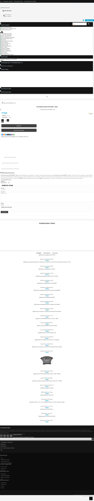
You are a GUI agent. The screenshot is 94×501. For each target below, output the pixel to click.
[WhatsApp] (14, 134)
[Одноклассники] (4, 134)
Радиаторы (8, 49)
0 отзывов (91, 113)
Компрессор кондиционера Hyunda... (47, 308)
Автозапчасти (9, 27)
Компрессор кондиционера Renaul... (47, 280)
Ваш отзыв (3, 191)
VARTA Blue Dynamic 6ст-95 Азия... (47, 392)
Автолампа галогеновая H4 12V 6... (47, 351)
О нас (1, 1)
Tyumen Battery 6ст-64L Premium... (47, 399)
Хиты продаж (55, 253)
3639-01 (24, 136)
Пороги (5, 52)
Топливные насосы (12, 28)
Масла (5, 39)
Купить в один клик (19, 130)
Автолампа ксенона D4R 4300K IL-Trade (11, 136)
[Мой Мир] (6, 134)
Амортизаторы (9, 38)
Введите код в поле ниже (6, 207)
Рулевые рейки (10, 41)
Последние (38, 253)
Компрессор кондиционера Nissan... (47, 294)
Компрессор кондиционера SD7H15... (47, 259)
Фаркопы (6, 53)
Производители (3, 473)
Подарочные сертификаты (5, 475)
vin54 (1, 449)
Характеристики (7, 172)
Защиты (5, 47)
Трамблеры (8, 48)
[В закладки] (2, 122)
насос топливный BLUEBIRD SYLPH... (47, 329)
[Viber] (12, 134)
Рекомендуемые (46, 253)
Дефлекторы (8, 50)
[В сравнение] (3, 122)
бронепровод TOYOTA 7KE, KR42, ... (47, 420)
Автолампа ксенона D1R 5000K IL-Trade (47, 236)
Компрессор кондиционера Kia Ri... (47, 287)
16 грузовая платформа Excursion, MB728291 (8, 59)
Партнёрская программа (5, 477)
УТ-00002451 (20, 136)
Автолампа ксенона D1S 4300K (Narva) (47, 242)
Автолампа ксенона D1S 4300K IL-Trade (47, 249)
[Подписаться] (93, 439)
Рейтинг (2, 203)
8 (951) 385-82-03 (7, 10)
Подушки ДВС (9, 34)
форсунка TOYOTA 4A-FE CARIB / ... (47, 378)
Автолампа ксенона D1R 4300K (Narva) (47, 230)
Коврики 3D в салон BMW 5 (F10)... (47, 343)
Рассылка (2, 487)
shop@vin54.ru (3, 444)
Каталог (7, 25)
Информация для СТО (17, 62)
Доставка (8, 88)
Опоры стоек (8, 36)
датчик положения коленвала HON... (47, 385)
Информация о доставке (8, 1)
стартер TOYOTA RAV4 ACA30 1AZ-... (47, 322)
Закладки (2, 486)
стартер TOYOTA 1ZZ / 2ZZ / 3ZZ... (47, 406)
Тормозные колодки (7, 33)
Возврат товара (3, 468)
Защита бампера (10, 54)
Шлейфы (6, 44)
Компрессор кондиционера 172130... (47, 273)
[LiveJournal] (10, 134)
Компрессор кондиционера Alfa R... (47, 266)
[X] (8, 134)
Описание (2, 172)
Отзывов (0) (12, 172)
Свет (27, 136)
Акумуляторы (8, 45)
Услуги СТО (10, 66)
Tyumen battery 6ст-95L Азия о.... (47, 413)
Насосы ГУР (8, 43)
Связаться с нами (4, 466)
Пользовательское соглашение (30, 1)
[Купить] (44, 228)
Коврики (6, 42)
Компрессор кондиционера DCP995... (47, 301)
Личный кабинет (3, 482)
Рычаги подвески (11, 37)
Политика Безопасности (18, 1)
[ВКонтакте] (2, 134)
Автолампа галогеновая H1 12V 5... (47, 315)
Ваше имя (2, 188)
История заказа (3, 484)
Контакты (8, 92)
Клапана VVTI (8, 29)
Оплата (6, 69)
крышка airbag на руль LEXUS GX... (47, 370)
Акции (6, 56)
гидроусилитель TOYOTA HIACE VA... (47, 336)
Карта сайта (3, 470)
